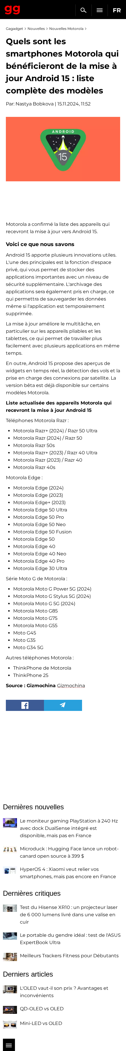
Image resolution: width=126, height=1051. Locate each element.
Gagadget (12, 9)
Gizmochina (71, 685)
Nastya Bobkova (35, 104)
